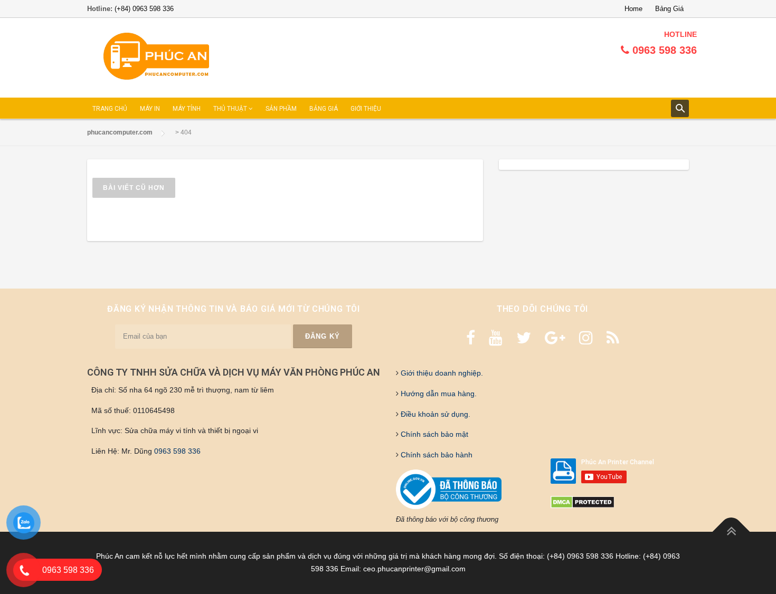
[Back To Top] (731, 532)
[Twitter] (523, 338)
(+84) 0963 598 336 (144, 9)
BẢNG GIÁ (323, 108)
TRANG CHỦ (109, 108)
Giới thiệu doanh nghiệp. (441, 373)
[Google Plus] (555, 338)
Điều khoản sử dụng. (434, 414)
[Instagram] (586, 338)
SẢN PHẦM (281, 108)
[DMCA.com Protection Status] (582, 501)
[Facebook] (470, 338)
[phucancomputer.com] (156, 56)
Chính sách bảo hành (435, 455)
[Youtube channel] (496, 338)
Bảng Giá (669, 9)
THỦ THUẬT (231, 108)
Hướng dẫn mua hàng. (438, 393)
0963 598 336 (177, 451)
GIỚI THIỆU (366, 108)
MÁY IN (150, 108)
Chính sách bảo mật (433, 434)
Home (633, 9)
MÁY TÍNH (187, 108)
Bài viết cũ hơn (134, 187)
